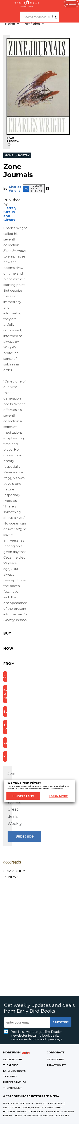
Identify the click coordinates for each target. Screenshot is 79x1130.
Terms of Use (55, 1059)
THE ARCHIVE (10, 1065)
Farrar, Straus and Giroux (9, 214)
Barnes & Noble (5, 694)
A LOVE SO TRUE (12, 1059)
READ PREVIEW (13, 140)
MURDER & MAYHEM (14, 1082)
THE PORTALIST (12, 1088)
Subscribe (71, 4)
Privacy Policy (56, 1065)
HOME (9, 155)
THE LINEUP (10, 1076)
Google (5, 743)
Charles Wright (15, 189)
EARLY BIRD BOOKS (14, 1071)
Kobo (5, 756)
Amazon (5, 677)
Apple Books (5, 727)
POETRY (23, 155)
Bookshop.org (5, 711)
